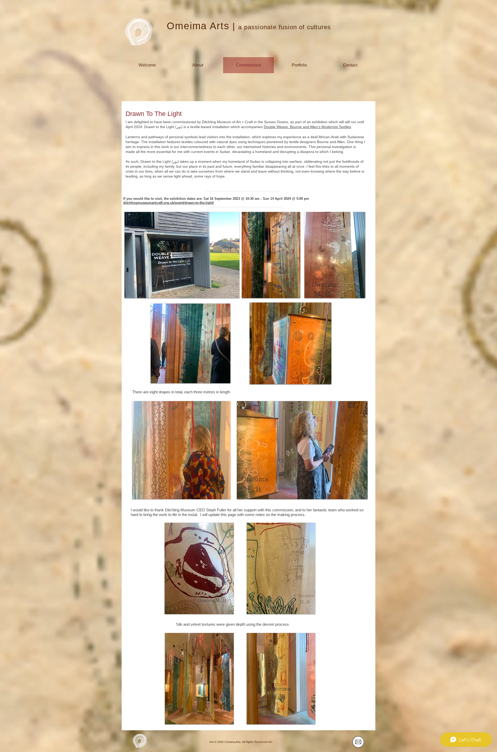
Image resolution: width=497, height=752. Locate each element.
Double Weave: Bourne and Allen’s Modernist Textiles (307, 127)
